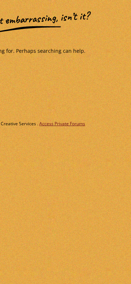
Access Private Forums (62, 124)
